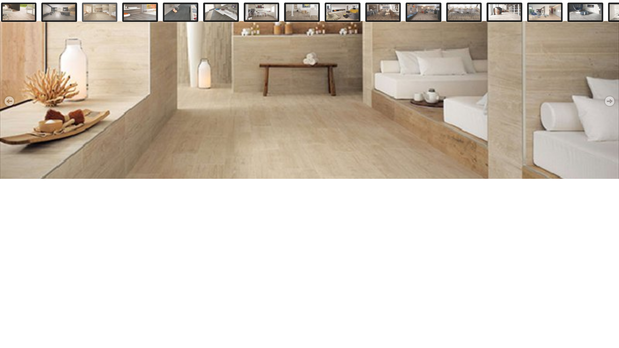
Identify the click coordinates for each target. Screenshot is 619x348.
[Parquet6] (221, 12)
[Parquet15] (585, 12)
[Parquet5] (181, 12)
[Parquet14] (545, 12)
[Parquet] (19, 12)
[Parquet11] (423, 12)
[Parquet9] (342, 12)
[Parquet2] (59, 12)
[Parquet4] (140, 12)
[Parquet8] (302, 12)
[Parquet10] (383, 12)
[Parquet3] (100, 12)
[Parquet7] (262, 12)
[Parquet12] (464, 12)
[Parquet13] (504, 12)
